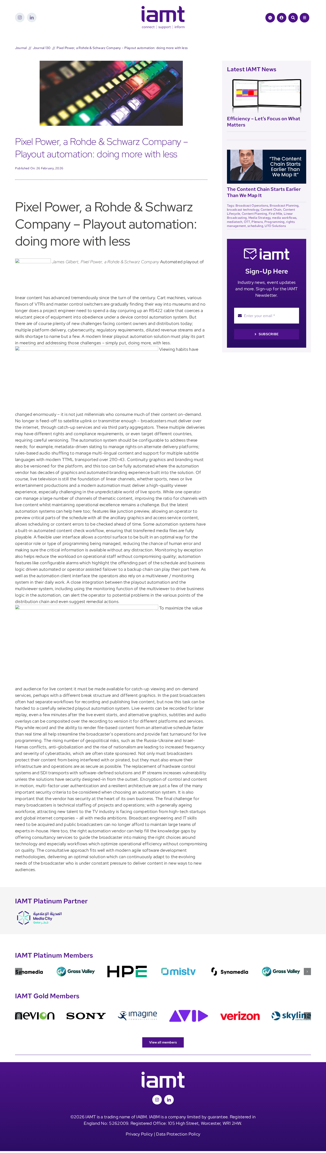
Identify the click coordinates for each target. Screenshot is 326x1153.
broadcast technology (243, 210)
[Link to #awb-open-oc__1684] (304, 17)
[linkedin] (32, 17)
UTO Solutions (275, 226)
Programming (274, 222)
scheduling (255, 226)
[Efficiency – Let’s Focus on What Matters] (266, 82)
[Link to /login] (281, 17)
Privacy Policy (139, 1134)
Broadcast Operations (252, 205)
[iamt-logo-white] (163, 1073)
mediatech (234, 222)
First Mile (275, 214)
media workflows (284, 218)
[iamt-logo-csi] (163, 8)
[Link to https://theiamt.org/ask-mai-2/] (270, 17)
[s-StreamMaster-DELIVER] (111, 63)
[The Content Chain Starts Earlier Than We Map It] (266, 152)
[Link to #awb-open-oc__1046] (293, 17)
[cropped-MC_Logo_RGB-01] (39, 911)
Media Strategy (259, 218)
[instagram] (20, 17)
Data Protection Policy (178, 1134)
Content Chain (271, 210)
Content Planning (254, 214)
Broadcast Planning (284, 205)
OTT (247, 222)
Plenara (257, 222)
